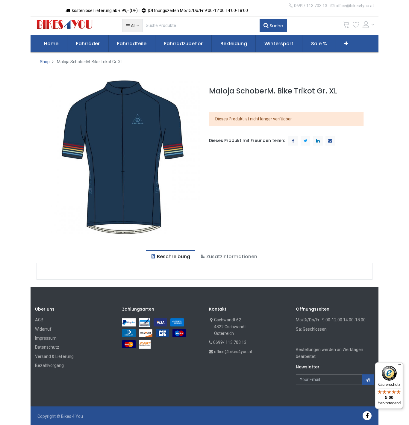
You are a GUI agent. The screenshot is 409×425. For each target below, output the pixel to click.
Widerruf (43, 329)
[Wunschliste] (356, 26)
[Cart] (346, 26)
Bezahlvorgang (49, 365)
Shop (45, 61)
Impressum (46, 338)
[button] (132, 25)
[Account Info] (368, 24)
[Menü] (399, 366)
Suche (276, 26)
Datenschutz (47, 347)
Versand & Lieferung (54, 356)
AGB (39, 319)
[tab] (170, 256)
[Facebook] (367, 415)
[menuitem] (51, 43)
